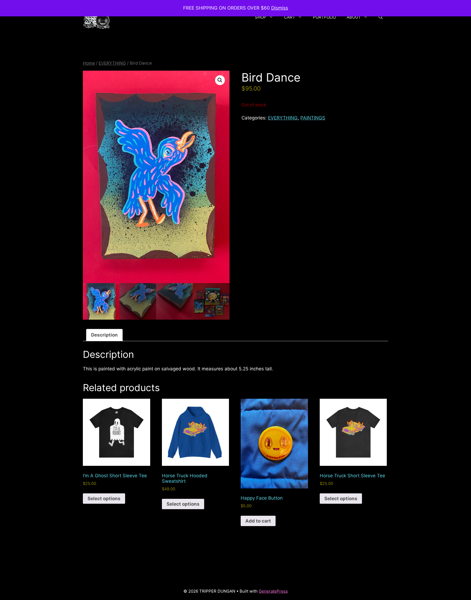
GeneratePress (273, 591)
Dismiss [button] (279, 8)
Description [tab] (104, 335)
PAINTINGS (312, 118)
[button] (380, 17)
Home (89, 63)
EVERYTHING (112, 63)
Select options (103, 498)
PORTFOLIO (324, 17)
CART (289, 17)
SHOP (260, 17)
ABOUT (354, 17)
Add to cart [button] (258, 521)
